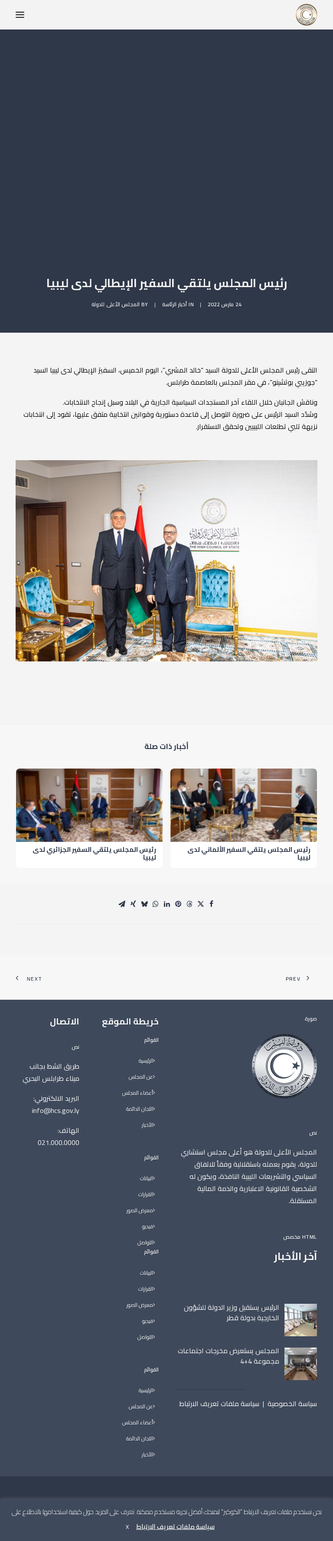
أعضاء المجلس (137, 1093)
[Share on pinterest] (178, 904)
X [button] (127, 1526)
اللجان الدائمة (139, 1109)
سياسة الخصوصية (292, 1403)
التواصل (145, 1242)
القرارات (145, 1194)
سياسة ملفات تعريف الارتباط (219, 1403)
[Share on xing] (133, 904)
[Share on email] (122, 904)
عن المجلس (141, 1077)
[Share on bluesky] (144, 904)
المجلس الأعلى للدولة (115, 304)
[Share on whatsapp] (155, 904)
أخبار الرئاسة (174, 304)
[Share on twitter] (201, 904)
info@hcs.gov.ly (55, 1110)
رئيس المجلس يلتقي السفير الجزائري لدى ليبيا (94, 853)
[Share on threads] (189, 904)
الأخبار (147, 1125)
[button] (20, 14)
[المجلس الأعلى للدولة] (306, 15)
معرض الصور (140, 1210)
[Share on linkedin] (167, 904)
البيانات (146, 1178)
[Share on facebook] (211, 904)
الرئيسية (146, 1061)
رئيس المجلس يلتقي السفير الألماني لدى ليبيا (248, 853)
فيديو (147, 1226)
